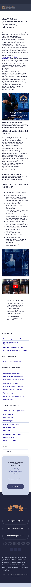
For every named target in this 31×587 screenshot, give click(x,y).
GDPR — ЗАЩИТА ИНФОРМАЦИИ (14, 411)
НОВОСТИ (6, 431)
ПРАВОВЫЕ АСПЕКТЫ (10, 437)
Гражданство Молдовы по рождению (15, 350)
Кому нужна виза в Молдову (12, 389)
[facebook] (12, 2)
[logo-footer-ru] (8, 6)
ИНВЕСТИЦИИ (8, 421)
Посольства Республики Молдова (14, 380)
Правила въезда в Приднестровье (14, 396)
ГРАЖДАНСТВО (8, 414)
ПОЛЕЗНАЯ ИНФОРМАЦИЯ (12, 434)
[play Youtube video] (15, 286)
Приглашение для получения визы (14, 393)
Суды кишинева (8, 399)
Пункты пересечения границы (13, 376)
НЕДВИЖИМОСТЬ (9, 427)
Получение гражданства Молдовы (14, 339)
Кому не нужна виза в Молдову (13, 386)
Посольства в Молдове (10, 383)
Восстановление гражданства (13, 347)
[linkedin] (18, 2)
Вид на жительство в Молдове (13, 362)
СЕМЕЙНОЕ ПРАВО (9, 441)
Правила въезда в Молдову (12, 373)
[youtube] (15, 2)
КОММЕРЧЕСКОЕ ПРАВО (11, 424)
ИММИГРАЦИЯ (8, 417)
